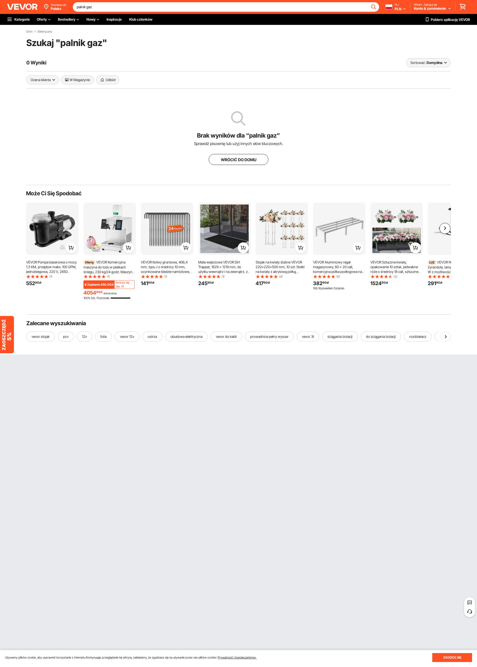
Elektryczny (45, 31)
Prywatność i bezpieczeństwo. (237, 657)
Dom (29, 31)
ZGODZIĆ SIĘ (452, 657)
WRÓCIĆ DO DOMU (238, 159)
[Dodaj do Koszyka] (71, 247)
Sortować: (418, 62)
